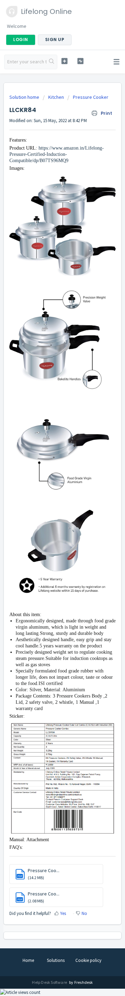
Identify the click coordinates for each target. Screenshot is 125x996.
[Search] (52, 62)
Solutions (56, 960)
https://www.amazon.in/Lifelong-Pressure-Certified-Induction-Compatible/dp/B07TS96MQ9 (56, 154)
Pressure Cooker (90, 97)
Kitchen (56, 97)
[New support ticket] (64, 61)
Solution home (24, 97)
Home (28, 960)
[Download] (49, 505)
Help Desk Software (50, 982)
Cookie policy (88, 960)
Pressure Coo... (43, 870)
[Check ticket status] (80, 61)
